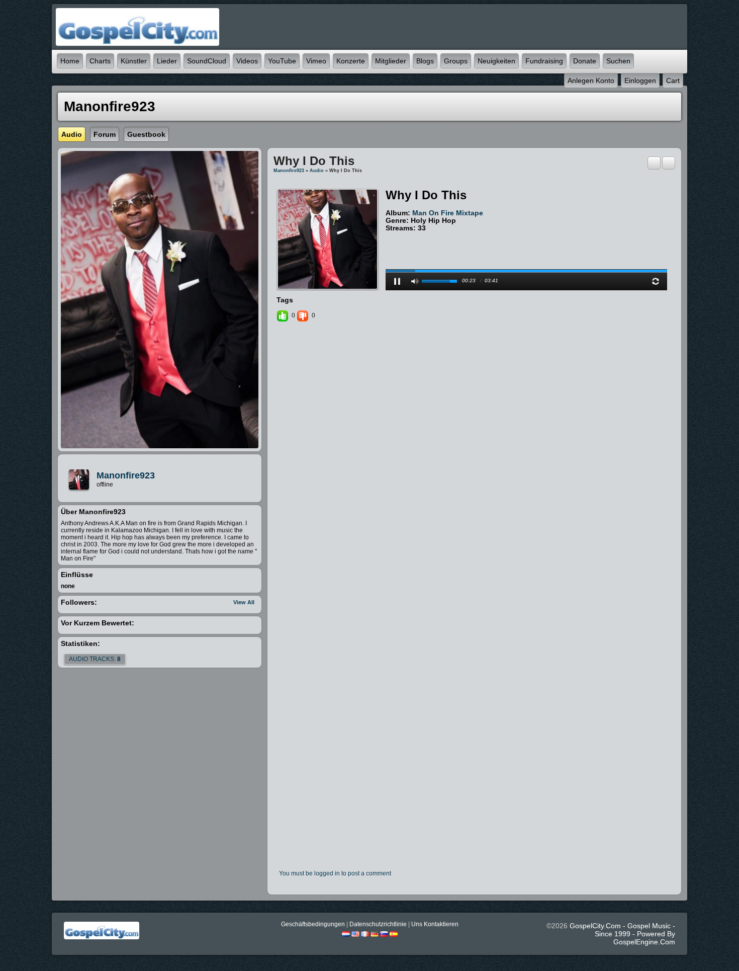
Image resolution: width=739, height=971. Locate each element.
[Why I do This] (327, 238)
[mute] (415, 281)
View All (243, 602)
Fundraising (544, 61)
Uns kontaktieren (434, 924)
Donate (584, 61)
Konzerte (350, 61)
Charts (100, 61)
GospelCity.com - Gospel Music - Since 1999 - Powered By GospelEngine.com (622, 934)
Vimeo (316, 61)
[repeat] (656, 281)
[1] (390, 236)
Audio (317, 170)
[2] (394, 236)
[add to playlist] (654, 162)
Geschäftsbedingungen (313, 924)
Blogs (425, 61)
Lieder (167, 61)
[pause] (397, 281)
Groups (456, 61)
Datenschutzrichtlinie (378, 924)
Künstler (134, 61)
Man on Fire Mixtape (447, 213)
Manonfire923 (126, 475)
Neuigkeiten (496, 61)
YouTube (282, 61)
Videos (247, 61)
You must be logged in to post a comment (335, 873)
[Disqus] (474, 461)
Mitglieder (390, 61)
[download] (668, 162)
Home (69, 61)
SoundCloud (206, 61)
